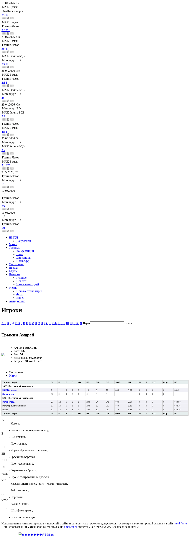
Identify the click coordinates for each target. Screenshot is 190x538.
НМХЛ (13, 237)
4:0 (3, 97)
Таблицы (14, 247)
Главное (21, 277)
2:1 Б (4, 82)
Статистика (16, 264)
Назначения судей (27, 284)
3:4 (3, 206)
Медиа (13, 287)
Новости (14, 274)
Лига (19, 254)
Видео (20, 297)
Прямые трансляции (29, 291)
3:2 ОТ (5, 15)
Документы (23, 240)
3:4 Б (4, 48)
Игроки (14, 267)
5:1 (3, 227)
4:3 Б (4, 131)
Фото (19, 294)
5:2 (3, 116)
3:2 (3, 150)
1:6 (3, 184)
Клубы (13, 271)
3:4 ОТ (5, 30)
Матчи (13, 244)
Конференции (25, 250)
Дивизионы (23, 257)
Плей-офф (22, 260)
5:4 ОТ (5, 165)
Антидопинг (17, 301)
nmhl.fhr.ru (180, 523)
